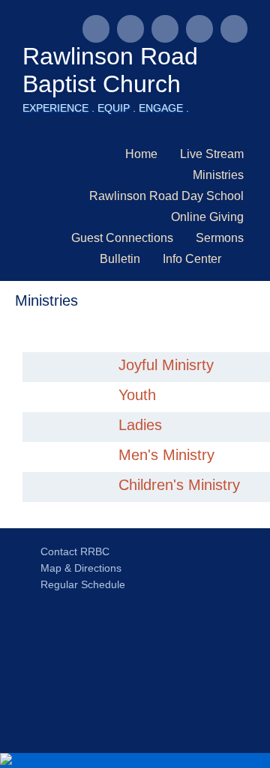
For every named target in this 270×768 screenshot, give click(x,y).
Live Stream (212, 154)
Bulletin (120, 259)
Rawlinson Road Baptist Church (110, 70)
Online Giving (207, 217)
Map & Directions (78, 568)
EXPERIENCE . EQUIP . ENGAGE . (105, 108)
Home (141, 154)
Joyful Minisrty (166, 365)
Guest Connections (122, 238)
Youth (137, 395)
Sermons (220, 238)
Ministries (218, 175)
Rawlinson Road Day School (166, 196)
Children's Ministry (179, 485)
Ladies (140, 425)
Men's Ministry (166, 455)
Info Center (192, 259)
